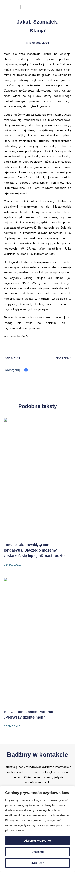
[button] (54, 7)
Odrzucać (37, 863)
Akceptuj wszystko (37, 840)
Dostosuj (37, 851)
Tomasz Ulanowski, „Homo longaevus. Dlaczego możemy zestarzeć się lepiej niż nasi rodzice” (36, 550)
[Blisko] (70, 789)
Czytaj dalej (12, 564)
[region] (37, 829)
